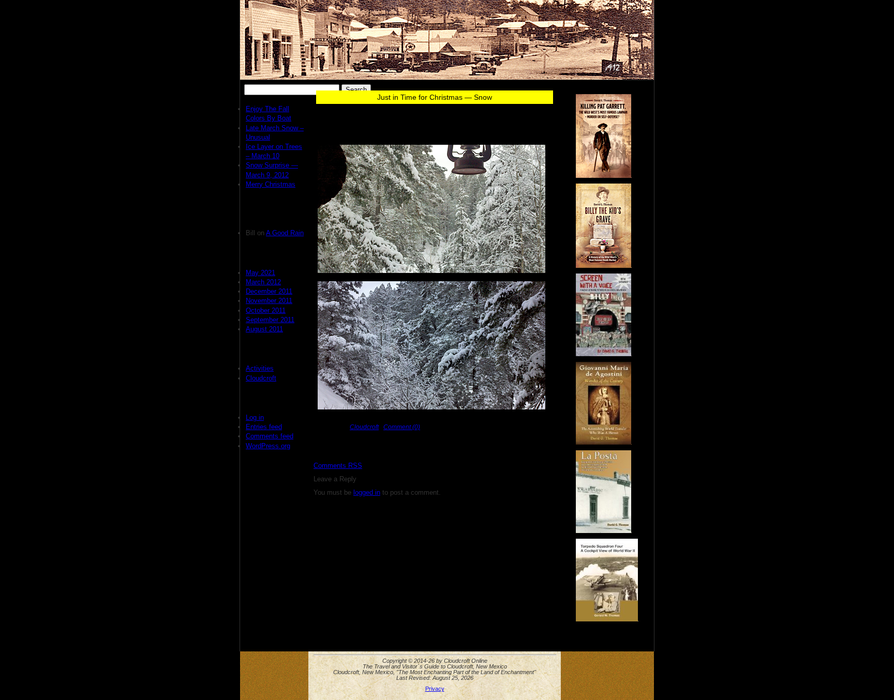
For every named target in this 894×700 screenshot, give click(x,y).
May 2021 (260, 273)
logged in (366, 492)
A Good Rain (285, 233)
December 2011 (269, 291)
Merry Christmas (270, 184)
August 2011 (264, 329)
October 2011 (266, 310)
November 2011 (269, 301)
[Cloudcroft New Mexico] (447, 40)
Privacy (434, 689)
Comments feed (269, 436)
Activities (260, 368)
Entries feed (264, 427)
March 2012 (263, 282)
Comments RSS (338, 465)
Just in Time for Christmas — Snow (434, 97)
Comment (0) (401, 426)
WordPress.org (268, 446)
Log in (255, 417)
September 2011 (270, 320)
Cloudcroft (261, 378)
